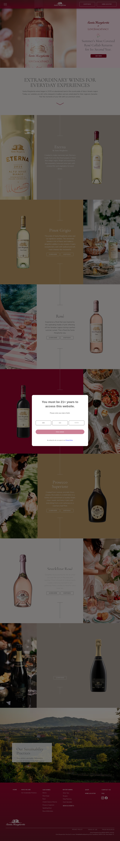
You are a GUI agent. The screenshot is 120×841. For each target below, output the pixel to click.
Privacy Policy (69, 440)
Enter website (60, 432)
